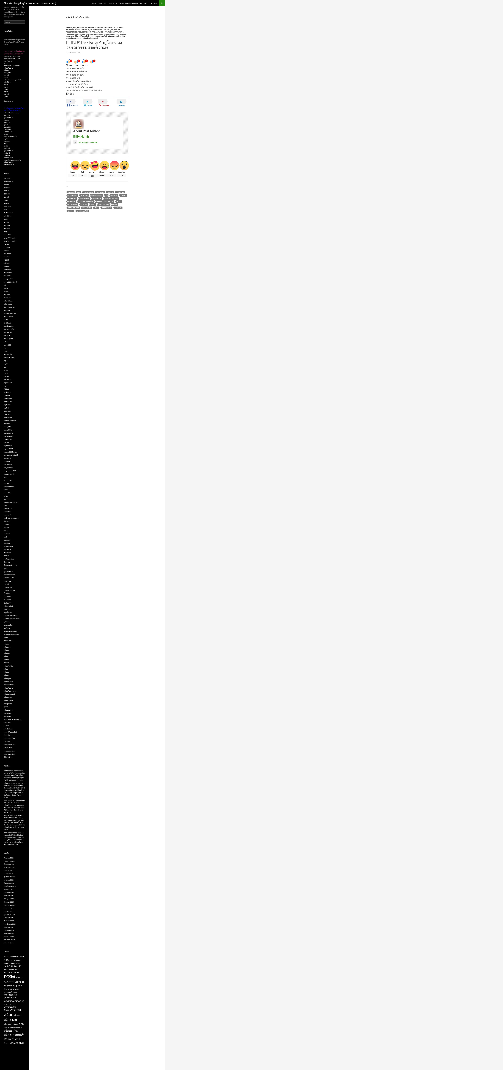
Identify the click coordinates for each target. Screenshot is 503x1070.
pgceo (6, 370)
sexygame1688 (9, 474)
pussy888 (7, 73)
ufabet (15, 992)
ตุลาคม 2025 (8, 889)
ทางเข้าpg (7, 581)
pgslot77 (7, 155)
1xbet (6, 84)
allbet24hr (7, 216)
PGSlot (117, 30)
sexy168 (7, 461)
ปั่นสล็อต (7, 594)
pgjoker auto (8, 383)
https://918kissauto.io (11, 113)
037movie (7, 178)
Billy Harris (81, 136)
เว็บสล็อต (7, 741)
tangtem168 (8, 509)
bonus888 (7, 235)
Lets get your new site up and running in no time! (128, 3)
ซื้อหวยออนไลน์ (9, 165)
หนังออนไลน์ (8, 710)
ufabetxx (7, 540)
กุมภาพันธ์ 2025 (9, 915)
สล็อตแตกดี (8, 697)
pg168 (6, 361)
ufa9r (6, 537)
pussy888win (8, 436)
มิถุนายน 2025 (9, 902)
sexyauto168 (8, 468)
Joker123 (70, 30)
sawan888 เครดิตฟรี (11, 455)
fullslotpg (7, 141)
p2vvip (6, 342)
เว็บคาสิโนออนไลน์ (10, 732)
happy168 (7, 276)
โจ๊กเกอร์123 (8, 757)
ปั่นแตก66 (7, 597)
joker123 (7, 115)
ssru (5, 505)
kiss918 (6, 94)
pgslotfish (7, 405)
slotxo (6, 77)
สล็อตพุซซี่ (7, 679)
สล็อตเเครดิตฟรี (9, 694)
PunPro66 (93, 32)
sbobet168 (7, 458)
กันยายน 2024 (9, 930)
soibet (6, 496)
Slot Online (121, 34)
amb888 (7, 225)
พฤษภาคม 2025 (9, 905)
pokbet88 (7, 411)
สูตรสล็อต (7, 707)
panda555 (7, 345)
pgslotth (7, 408)
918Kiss (69, 28)
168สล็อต (7, 188)
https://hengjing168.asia (12, 59)
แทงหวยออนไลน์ (9, 754)
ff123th (6, 260)
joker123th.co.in (82, 30)
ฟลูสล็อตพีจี (8, 612)
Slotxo (69, 36)
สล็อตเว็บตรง (8, 68)
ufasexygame (8, 546)
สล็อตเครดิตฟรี (9, 685)
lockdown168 (8, 326)
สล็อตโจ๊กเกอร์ (8, 701)
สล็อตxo (6, 675)
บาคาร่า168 (8, 132)
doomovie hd (8, 101)
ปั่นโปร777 (7, 603)
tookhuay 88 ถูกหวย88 (11, 518)
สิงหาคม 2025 (9, 896)
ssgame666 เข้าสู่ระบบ (11, 502)
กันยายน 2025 (9, 893)
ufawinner (7, 549)
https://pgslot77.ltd (10, 136)
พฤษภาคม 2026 (9, 867)
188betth (7, 194)
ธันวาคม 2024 (9, 921)
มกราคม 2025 (9, 918)
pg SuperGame (9, 358)
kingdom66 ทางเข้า (10, 313)
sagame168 (8, 446)
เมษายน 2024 (8, 943)
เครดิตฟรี (7, 726)
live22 (6, 144)
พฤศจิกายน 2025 (10, 886)
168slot (6, 184)
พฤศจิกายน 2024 (10, 924)
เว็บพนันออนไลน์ (92, 38)
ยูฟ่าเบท (7, 622)
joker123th (8, 304)
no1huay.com (104, 30)
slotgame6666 (9, 487)
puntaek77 (7, 424)
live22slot (7, 323)
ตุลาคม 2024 (8, 927)
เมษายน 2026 (8, 870)
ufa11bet (7, 521)
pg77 (5, 364)
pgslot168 (7, 392)
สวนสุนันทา (8, 704)
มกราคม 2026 (9, 880)
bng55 (6, 232)
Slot (113, 34)
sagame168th (8, 449)
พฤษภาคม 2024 (9, 940)
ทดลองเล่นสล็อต (9, 575)
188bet (6, 191)
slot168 (6, 483)
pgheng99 (7, 380)
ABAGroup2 (82, 28)
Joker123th (72, 195)
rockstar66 (8, 439)
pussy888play (8, 433)
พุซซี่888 (7, 609)
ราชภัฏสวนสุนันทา (10, 631)
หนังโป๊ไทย (7, 82)
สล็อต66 (7, 653)
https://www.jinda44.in (12, 66)
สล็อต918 (7, 663)
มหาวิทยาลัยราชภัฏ (10, 616)
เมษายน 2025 (8, 908)
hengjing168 (8, 279)
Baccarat (92, 28)
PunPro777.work (115, 32)
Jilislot (120, 28)
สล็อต (119, 36)
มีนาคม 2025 (8, 911)
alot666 (6, 222)
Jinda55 (6, 291)
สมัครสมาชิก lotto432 (11, 634)
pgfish (6, 373)
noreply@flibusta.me (87, 142)
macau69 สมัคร (9, 329)
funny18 (7, 266)
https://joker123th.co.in (12, 56)
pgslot (6, 89)
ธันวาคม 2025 (9, 883)
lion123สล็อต (8, 317)
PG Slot (114, 195)
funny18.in (108, 28)
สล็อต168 (7, 644)
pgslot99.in (83, 32)
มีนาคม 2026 (8, 874)
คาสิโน (75, 36)
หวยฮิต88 (7, 716)
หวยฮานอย (8, 713)
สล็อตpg (6, 672)
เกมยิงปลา (75, 38)
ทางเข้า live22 (9, 578)
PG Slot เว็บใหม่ (9, 354)
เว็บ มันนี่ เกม (8, 729)
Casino (100, 28)
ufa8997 (7, 534)
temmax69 (7, 515)
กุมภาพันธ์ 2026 (9, 877)
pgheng (6, 376)
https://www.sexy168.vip (12, 160)
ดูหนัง (6, 125)
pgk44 (6, 386)
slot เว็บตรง (8, 61)
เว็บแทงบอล (8, 748)
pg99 (5, 139)
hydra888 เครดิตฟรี (10, 282)
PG (112, 30)
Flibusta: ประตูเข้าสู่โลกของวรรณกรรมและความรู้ (30, 3)
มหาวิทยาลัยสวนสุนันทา (12, 619)
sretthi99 (7, 499)
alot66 (6, 219)
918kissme (7, 206)
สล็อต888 (7, 660)
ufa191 (6, 527)
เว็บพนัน (83, 38)
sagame (6, 120)
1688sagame (8, 181)
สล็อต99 (7, 70)
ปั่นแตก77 (7, 600)
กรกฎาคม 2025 (9, 899)
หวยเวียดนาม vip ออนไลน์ (12, 719)
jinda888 (7, 295)
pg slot (6, 87)
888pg (6, 200)
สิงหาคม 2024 (9, 933)
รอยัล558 (7, 628)
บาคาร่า (92, 36)
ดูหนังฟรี (7, 148)
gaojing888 (8, 273)
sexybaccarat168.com (101, 34)
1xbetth (6, 197)
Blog (94, 3)
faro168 (7, 257)
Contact (102, 3)
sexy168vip (8, 465)
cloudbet (7, 247)
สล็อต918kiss (8, 666)
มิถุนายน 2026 (9, 864)
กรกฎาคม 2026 (9, 861)
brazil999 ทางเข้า (10, 238)
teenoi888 (7, 512)
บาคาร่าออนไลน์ (101, 36)
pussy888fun (8, 430)
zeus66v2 (7, 553)
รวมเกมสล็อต (8, 625)
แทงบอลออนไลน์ (9, 751)
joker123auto (8, 301)
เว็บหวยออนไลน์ (9, 745)
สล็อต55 (7, 650)
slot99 (6, 63)
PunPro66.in (84, 198)
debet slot (7, 254)
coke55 (6, 251)
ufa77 (6, 531)
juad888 (7, 310)
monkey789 (8, 332)
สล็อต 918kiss (8, 641)
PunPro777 (102, 32)
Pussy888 (70, 34)
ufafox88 (7, 543)
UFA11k (7, 524)
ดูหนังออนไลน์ (8, 118)
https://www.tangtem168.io (13, 80)
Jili (115, 28)
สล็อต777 (7, 656)
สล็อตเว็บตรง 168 (10, 691)
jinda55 (8, 966)
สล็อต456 (7, 647)
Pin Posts (153, 3)
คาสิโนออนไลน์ (83, 36)
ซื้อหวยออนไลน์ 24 (10, 565)
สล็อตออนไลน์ (106, 208)
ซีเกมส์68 (7, 562)
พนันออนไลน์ (112, 36)
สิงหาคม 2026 (9, 858)
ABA (74, 28)
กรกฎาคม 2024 (9, 937)
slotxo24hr (8, 493)
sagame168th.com (82, 34)
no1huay (94, 30)
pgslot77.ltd (71, 32)
